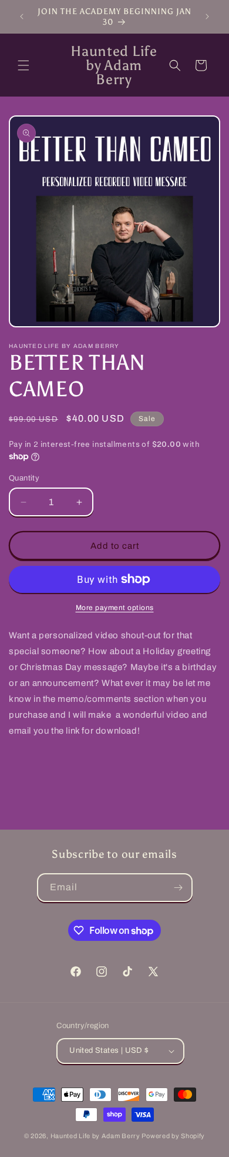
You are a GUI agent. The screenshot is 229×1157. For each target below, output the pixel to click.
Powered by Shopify (173, 1135)
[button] (23, 65)
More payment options (115, 608)
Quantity (24, 478)
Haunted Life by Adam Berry (96, 1135)
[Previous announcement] (22, 16)
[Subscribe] (178, 887)
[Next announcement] (207, 16)
